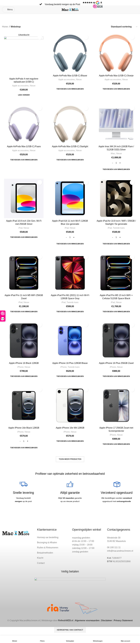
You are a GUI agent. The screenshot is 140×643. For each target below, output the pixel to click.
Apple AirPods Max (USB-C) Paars (24, 146)
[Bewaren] (39, 37)
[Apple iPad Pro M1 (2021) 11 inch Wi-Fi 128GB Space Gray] (70, 273)
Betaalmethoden (45, 553)
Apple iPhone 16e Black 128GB (23, 428)
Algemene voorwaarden (87, 620)
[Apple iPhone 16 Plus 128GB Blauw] (70, 340)
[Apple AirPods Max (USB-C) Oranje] (116, 53)
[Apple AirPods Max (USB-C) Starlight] (70, 124)
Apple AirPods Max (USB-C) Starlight (70, 146)
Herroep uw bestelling (47, 537)
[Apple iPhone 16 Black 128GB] (23, 340)
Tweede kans (119, 228)
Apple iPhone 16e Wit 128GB (70, 428)
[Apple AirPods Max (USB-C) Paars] (23, 124)
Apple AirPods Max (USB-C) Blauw (70, 75)
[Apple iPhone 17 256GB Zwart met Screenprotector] (116, 405)
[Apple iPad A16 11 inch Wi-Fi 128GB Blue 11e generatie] (70, 198)
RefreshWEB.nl (65, 620)
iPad (20, 228)
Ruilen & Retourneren (47, 547)
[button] (70, 88)
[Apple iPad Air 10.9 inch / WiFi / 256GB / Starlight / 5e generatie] (116, 198)
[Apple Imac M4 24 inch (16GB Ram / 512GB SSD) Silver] (116, 124)
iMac (113, 153)
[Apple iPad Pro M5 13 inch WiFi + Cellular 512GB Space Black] (116, 273)
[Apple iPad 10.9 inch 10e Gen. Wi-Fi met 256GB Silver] (23, 198)
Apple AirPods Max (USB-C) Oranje (116, 75)
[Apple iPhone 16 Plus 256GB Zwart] (116, 340)
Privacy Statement (123, 620)
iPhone (20, 367)
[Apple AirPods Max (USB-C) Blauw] (70, 53)
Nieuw (32, 85)
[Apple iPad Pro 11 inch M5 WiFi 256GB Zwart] (23, 273)
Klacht (40, 558)
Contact (41, 563)
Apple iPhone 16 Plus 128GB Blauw (70, 363)
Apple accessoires (20, 85)
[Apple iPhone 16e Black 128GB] (23, 405)
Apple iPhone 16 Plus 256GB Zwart (116, 363)
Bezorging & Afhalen (47, 542)
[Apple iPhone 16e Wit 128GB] (70, 405)
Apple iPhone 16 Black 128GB (24, 363)
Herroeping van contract (70, 630)
